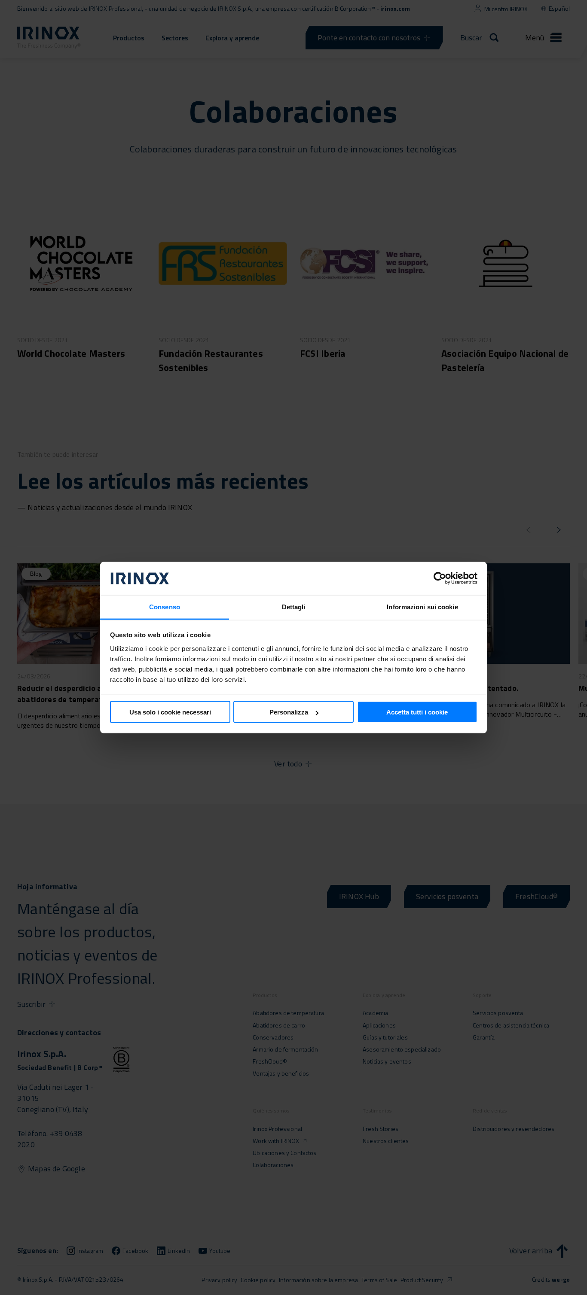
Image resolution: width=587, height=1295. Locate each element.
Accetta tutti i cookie (417, 712)
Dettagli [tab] (294, 606)
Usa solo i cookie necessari (170, 712)
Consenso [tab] (164, 606)
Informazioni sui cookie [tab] (422, 606)
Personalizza (288, 712)
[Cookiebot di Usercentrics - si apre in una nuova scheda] (439, 578)
